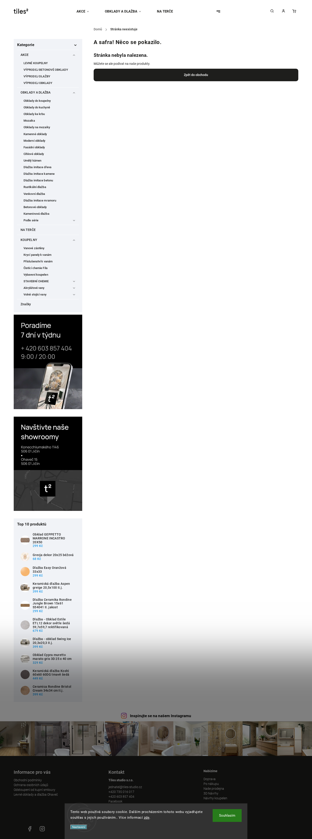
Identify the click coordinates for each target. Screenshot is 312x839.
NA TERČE (28, 230)
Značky (26, 304)
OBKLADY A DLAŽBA (36, 92)
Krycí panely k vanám (37, 254)
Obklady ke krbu (34, 114)
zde (147, 817)
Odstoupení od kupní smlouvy (34, 790)
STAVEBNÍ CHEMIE (36, 281)
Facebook (115, 801)
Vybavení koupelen (36, 274)
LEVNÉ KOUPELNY (36, 63)
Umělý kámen (32, 160)
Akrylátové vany (34, 288)
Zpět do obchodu (196, 75)
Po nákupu (211, 784)
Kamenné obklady (35, 134)
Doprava (210, 779)
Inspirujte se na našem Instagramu (160, 716)
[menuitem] (87, 11)
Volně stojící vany (35, 294)
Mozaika (29, 120)
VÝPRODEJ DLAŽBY (37, 76)
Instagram (42, 828)
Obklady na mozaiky (37, 127)
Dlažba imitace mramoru (40, 200)
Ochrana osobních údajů (31, 785)
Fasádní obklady (34, 147)
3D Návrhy (211, 793)
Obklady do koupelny (37, 100)
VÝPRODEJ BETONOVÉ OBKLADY (46, 69)
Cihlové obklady (34, 154)
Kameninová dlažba (36, 213)
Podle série (31, 220)
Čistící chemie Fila (36, 268)
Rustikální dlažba (35, 187)
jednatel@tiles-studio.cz (125, 787)
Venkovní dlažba (34, 194)
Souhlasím (227, 815)
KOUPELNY (29, 240)
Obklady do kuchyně (37, 107)
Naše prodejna (214, 788)
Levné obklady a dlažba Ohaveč (36, 794)
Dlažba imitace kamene (39, 173)
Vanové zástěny (34, 248)
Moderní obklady (34, 140)
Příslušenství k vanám (38, 261)
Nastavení (78, 827)
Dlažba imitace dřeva (37, 167)
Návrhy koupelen (215, 798)
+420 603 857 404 (121, 796)
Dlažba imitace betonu (38, 180)
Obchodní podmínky (28, 780)
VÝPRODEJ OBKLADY (38, 83)
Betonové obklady (35, 207)
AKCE (25, 55)
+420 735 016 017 (121, 792)
